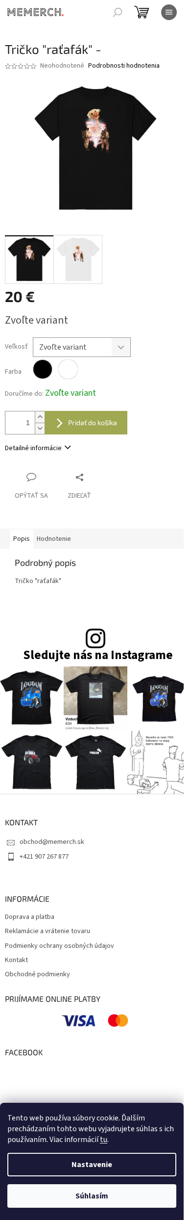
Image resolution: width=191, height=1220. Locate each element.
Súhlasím (91, 1196)
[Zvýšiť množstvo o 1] (40, 417)
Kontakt (16, 960)
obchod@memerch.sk (52, 842)
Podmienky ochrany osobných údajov (59, 946)
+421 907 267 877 (44, 857)
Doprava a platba (29, 917)
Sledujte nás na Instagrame (98, 655)
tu (103, 1139)
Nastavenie (92, 1164)
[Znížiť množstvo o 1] (40, 428)
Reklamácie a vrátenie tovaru (47, 931)
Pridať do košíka (92, 422)
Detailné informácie (33, 448)
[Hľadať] (117, 12)
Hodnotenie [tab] (54, 539)
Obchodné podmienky (37, 974)
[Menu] (169, 12)
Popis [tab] (21, 539)
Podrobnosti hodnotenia (124, 66)
